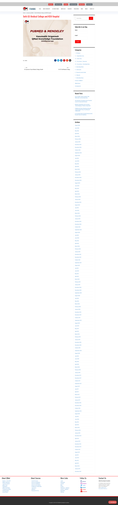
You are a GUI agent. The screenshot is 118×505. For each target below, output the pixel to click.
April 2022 (77, 243)
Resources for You (35, 490)
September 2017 (78, 383)
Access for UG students (36, 485)
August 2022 (77, 232)
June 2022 (77, 238)
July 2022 (77, 235)
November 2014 (78, 435)
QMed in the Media (6, 487)
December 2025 (78, 144)
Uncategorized (78, 86)
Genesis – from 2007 (6, 480)
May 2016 (77, 422)
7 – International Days (79, 77)
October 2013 (77, 449)
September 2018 (78, 350)
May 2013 (77, 460)
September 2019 (78, 320)
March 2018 (77, 367)
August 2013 (77, 452)
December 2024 (78, 177)
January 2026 (77, 141)
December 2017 (78, 375)
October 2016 (77, 408)
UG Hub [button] (65, 4)
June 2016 (77, 419)
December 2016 (78, 402)
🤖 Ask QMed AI (112, 502)
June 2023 (77, 210)
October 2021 (77, 259)
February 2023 (78, 216)
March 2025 (77, 169)
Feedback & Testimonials (36, 486)
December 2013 (78, 444)
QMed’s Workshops (46, 8)
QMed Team (4, 485)
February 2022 (78, 249)
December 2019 (78, 312)
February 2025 (78, 172)
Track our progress (6, 483)
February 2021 (78, 281)
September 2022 (78, 229)
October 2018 (77, 347)
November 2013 (78, 446)
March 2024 (77, 194)
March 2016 (77, 427)
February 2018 (78, 369)
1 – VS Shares (77, 53)
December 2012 (78, 471)
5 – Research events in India (80, 72)
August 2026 (77, 125)
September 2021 (78, 262)
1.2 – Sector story (78, 58)
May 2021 (77, 273)
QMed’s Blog (63, 8)
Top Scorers (34, 487)
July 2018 (77, 356)
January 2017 (77, 400)
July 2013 (77, 455)
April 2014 (77, 438)
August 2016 (77, 413)
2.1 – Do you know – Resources (81, 61)
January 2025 (77, 174)
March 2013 (77, 466)
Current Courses (35, 480)
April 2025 (77, 166)
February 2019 (78, 336)
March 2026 (77, 136)
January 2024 (77, 199)
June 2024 (77, 185)
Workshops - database (65, 487)
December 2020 (78, 287)
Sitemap (62, 492)
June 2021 (77, 270)
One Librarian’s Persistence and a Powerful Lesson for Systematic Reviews (83, 101)
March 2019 (77, 334)
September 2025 (78, 152)
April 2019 (77, 331)
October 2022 (77, 227)
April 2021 (77, 276)
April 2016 (77, 424)
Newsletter (63, 490)
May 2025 (77, 163)
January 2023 (77, 218)
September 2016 (78, 411)
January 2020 (77, 309)
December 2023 (78, 202)
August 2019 (77, 323)
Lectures (62, 483)
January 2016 (77, 433)
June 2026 (77, 128)
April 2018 (77, 364)
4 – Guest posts (78, 69)
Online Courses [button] (58, 4)
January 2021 (77, 284)
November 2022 (78, 224)
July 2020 (77, 298)
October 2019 (77, 317)
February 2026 (78, 139)
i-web (40, 8)
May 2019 (77, 328)
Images (86, 8)
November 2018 (78, 345)
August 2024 (77, 183)
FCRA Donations (5, 490)
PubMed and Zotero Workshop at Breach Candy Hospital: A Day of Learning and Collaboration (83, 109)
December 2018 (78, 342)
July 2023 (77, 207)
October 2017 (77, 380)
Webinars (33, 489)
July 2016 (77, 416)
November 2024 (78, 180)
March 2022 (77, 246)
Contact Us (92, 8)
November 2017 (78, 378)
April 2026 (77, 133)
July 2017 (77, 389)
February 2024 (78, 196)
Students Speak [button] (73, 4)
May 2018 (77, 361)
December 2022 (78, 221)
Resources (70, 8)
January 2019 (77, 339)
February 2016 (78, 430)
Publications (76, 8)
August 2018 (77, 353)
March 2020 (77, 303)
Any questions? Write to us (103, 488)
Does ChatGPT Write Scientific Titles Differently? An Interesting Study (82, 97)
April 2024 (77, 191)
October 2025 (77, 150)
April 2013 (77, 463)
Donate (62, 486)
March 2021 (77, 279)
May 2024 (77, 188)
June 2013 (77, 457)
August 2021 (77, 265)
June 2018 (77, 358)
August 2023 (77, 205)
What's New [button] (82, 4)
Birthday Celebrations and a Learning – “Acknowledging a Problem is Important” (83, 105)
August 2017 (77, 386)
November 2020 (78, 290)
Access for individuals (36, 483)
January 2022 (77, 251)
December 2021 (78, 254)
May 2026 (77, 130)
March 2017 (77, 394)
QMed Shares (77, 83)
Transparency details (6, 489)
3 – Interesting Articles (79, 66)
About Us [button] (50, 4)
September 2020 (78, 292)
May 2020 (77, 301)
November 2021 (78, 257)
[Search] (91, 18)
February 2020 (78, 306)
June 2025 (77, 161)
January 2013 (77, 468)
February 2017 (78, 397)
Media (82, 8)
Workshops (63, 482)
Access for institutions (36, 482)
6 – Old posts (77, 75)
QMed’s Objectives (6, 482)
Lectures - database (64, 489)
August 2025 (77, 155)
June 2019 (77, 325)
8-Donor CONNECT (79, 80)
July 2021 (77, 268)
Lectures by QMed (55, 8)
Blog (61, 485)
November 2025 (78, 147)
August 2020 (77, 295)
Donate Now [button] (89, 4)
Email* (76, 35)
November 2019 (78, 314)
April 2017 (77, 391)
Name (76, 30)
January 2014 (77, 441)
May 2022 (77, 240)
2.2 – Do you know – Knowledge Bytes (82, 64)
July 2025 (77, 158)
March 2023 (77, 213)
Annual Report (5, 492)
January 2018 (77, 372)
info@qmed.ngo (103, 487)
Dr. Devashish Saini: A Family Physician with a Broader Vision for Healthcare (84, 114)
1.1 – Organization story (79, 55)
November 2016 (78, 405)
